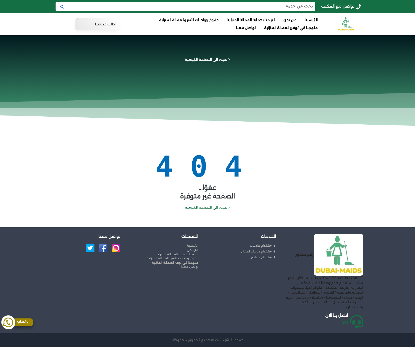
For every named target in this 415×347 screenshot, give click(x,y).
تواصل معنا (246, 28)
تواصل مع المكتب (337, 6)
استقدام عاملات (261, 245)
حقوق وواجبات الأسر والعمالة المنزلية (189, 20)
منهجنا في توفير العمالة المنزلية (291, 28)
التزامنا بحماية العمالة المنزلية (251, 20)
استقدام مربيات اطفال (256, 251)
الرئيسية (311, 20)
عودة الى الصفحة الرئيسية (206, 59)
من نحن (290, 20)
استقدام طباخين (261, 257)
